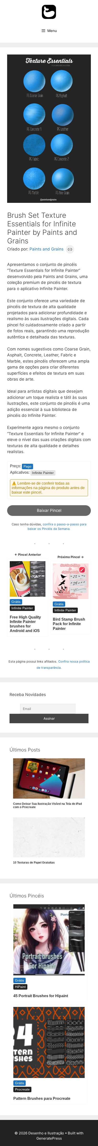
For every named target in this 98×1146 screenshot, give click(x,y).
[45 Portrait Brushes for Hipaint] (49, 939)
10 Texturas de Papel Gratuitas (34, 862)
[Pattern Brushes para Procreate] (49, 1042)
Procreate (22, 1089)
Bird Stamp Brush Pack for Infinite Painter (69, 623)
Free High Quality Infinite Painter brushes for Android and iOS (25, 624)
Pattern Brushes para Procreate (41, 1098)
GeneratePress (49, 1138)
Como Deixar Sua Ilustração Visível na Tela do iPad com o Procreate (47, 805)
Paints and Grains (46, 249)
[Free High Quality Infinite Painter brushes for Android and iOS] (27, 579)
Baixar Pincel (49, 510)
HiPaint (20, 987)
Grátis (15, 602)
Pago (27, 466)
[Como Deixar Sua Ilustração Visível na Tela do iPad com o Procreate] (49, 778)
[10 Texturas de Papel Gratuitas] (49, 837)
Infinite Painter (43, 473)
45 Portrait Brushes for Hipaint (40, 996)
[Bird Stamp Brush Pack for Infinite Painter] (70, 581)
